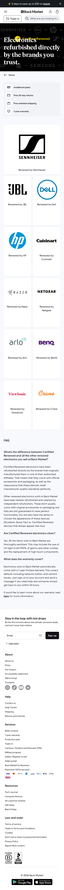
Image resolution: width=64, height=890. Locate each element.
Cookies (9, 832)
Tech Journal (11, 792)
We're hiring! (11, 678)
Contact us (10, 703)
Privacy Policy (11, 841)
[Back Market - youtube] (21, 687)
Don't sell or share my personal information (26, 837)
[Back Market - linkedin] (27, 687)
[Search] (27, 18)
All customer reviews (15, 800)
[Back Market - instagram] (7, 687)
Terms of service (13, 824)
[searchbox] (44, 18)
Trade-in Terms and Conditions (20, 828)
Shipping (9, 711)
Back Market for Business (17, 765)
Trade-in (9, 743)
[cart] (57, 12)
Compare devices (14, 796)
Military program (13, 752)
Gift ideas (9, 805)
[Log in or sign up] (50, 12)
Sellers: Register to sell (16, 756)
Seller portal (11, 761)
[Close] (60, 3)
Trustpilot (9, 682)
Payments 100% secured (17, 769)
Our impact (10, 669)
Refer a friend (11, 730)
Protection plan (12, 739)
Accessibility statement (16, 673)
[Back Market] (32, 11)
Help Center (11, 707)
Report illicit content (15, 845)
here (6, 596)
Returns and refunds (15, 716)
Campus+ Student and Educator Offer (23, 748)
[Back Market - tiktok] (14, 687)
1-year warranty (12, 735)
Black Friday (10, 809)
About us (9, 660)
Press (7, 665)
